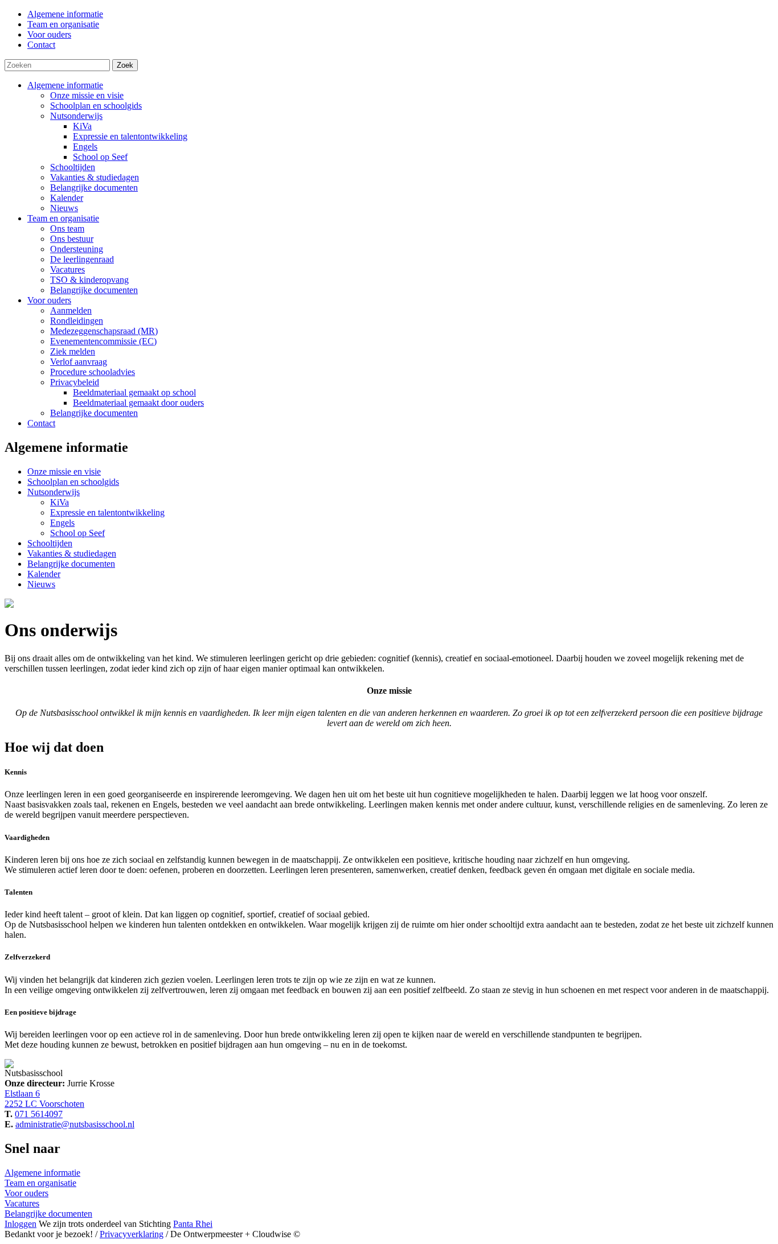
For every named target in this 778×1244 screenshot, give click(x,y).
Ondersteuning (76, 249)
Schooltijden (72, 167)
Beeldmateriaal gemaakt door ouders (138, 402)
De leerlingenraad (82, 259)
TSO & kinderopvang (89, 280)
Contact (41, 423)
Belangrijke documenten (94, 187)
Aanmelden (71, 310)
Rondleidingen (76, 321)
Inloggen (20, 1224)
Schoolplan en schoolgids (96, 105)
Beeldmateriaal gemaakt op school (134, 392)
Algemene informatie (65, 85)
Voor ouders (49, 300)
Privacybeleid (74, 382)
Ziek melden (72, 351)
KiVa (82, 126)
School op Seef (100, 157)
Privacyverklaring (131, 1234)
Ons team (67, 228)
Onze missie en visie (87, 95)
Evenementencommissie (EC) (103, 341)
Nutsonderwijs (76, 116)
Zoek (125, 65)
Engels (85, 146)
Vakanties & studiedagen (94, 177)
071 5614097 (39, 1114)
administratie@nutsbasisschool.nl (74, 1124)
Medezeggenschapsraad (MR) (104, 331)
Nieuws (64, 208)
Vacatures (67, 269)
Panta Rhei (192, 1224)
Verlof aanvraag (78, 361)
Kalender (66, 198)
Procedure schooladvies (92, 372)
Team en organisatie (63, 218)
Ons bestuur (71, 239)
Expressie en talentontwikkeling (130, 136)
